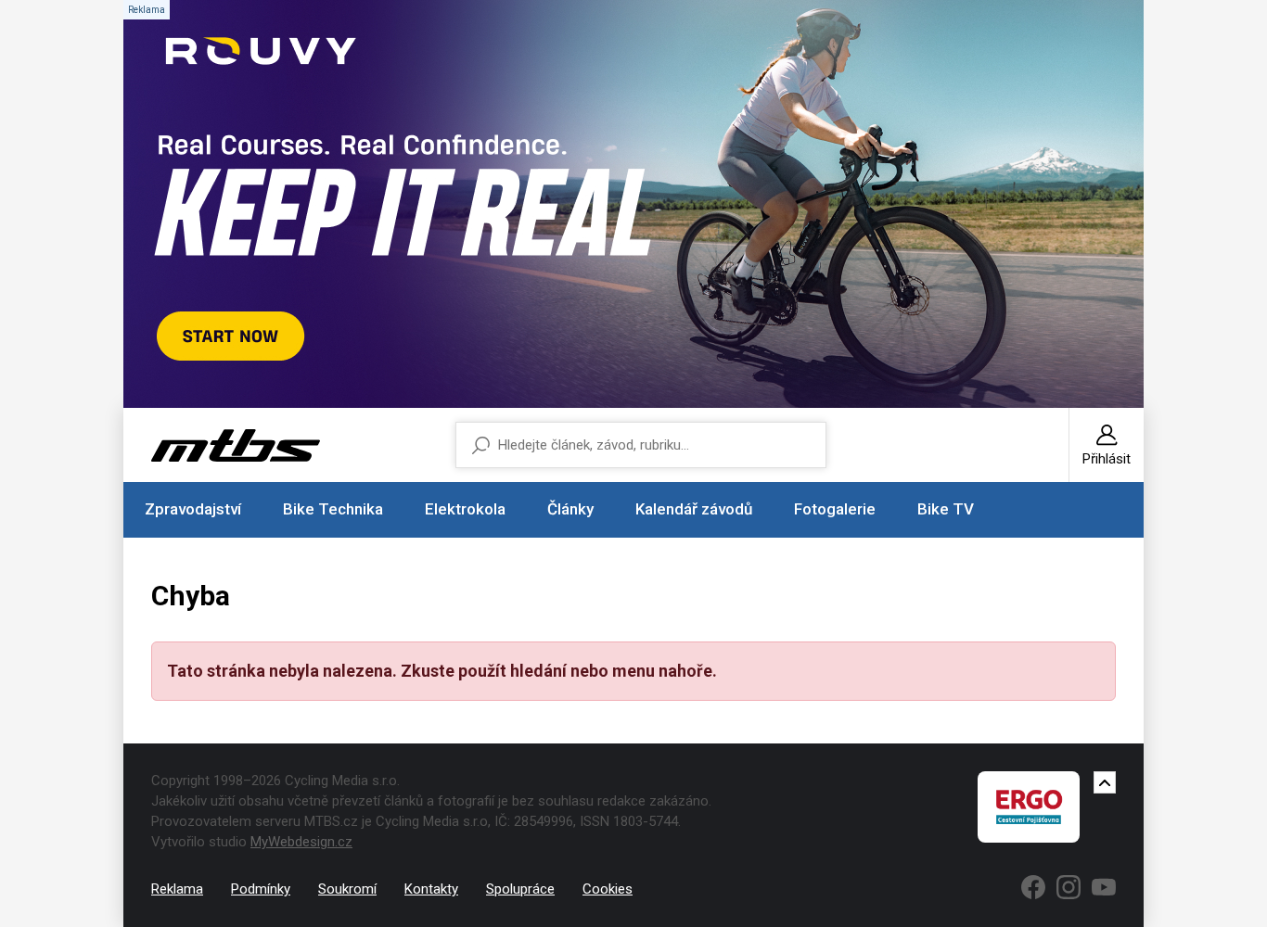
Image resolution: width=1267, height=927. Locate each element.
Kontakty (431, 889)
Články (570, 509)
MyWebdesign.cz (301, 841)
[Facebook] (1033, 887)
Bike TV (945, 509)
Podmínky (260, 889)
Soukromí (347, 889)
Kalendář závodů (693, 509)
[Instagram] (1068, 887)
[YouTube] (1104, 887)
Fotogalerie (835, 509)
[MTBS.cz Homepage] (235, 445)
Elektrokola (465, 509)
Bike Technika (333, 509)
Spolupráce (520, 889)
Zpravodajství (193, 509)
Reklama (177, 889)
